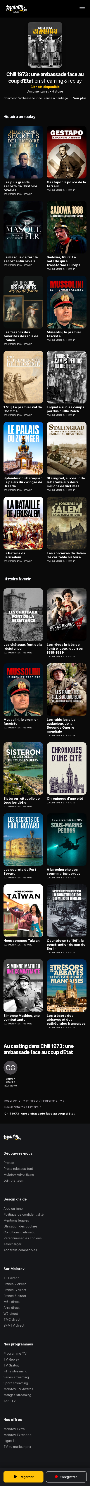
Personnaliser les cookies (22, 1238)
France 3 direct (14, 1290)
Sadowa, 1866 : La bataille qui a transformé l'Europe (64, 261)
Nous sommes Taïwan (21, 941)
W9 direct (10, 1313)
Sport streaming (15, 1383)
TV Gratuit (11, 1365)
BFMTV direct (13, 1325)
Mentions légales (16, 1220)
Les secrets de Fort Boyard (19, 872)
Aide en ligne (13, 1208)
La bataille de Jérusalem (14, 555)
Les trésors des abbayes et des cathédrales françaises (66, 1020)
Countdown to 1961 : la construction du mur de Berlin (66, 945)
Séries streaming (16, 1377)
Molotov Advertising (18, 1174)
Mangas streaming (17, 1395)
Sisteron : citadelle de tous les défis (21, 801)
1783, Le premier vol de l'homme (22, 409)
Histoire (57, 91)
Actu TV (9, 1401)
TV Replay (11, 1359)
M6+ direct (11, 1302)
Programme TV (14, 1353)
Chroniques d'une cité (65, 799)
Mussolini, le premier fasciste (64, 334)
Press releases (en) (18, 1169)
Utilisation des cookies (20, 1226)
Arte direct (11, 1308)
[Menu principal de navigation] (82, 8)
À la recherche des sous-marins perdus (63, 872)
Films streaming (15, 1371)
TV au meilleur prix (17, 1447)
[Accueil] (16, 8)
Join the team (13, 1180)
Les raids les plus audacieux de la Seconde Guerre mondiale (61, 725)
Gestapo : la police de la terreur (66, 184)
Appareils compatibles (20, 1250)
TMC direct (12, 1319)
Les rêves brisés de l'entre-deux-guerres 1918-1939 (65, 649)
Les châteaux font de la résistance (22, 647)
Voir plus (80, 98)
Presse (8, 1163)
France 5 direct (14, 1296)
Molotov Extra (14, 1429)
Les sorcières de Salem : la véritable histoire (66, 555)
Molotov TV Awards (18, 1389)
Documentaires (38, 91)
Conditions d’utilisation (20, 1232)
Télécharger (12, 1244)
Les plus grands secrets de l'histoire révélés (20, 186)
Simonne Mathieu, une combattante (21, 1018)
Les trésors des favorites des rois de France (20, 336)
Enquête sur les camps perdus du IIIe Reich (65, 409)
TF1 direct (11, 1278)
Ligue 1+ (9, 1441)
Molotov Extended (17, 1435)
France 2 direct (14, 1284)
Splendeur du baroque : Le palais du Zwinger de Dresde (22, 482)
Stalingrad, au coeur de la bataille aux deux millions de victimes (66, 482)
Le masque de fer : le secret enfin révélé (20, 259)
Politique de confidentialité (23, 1214)
